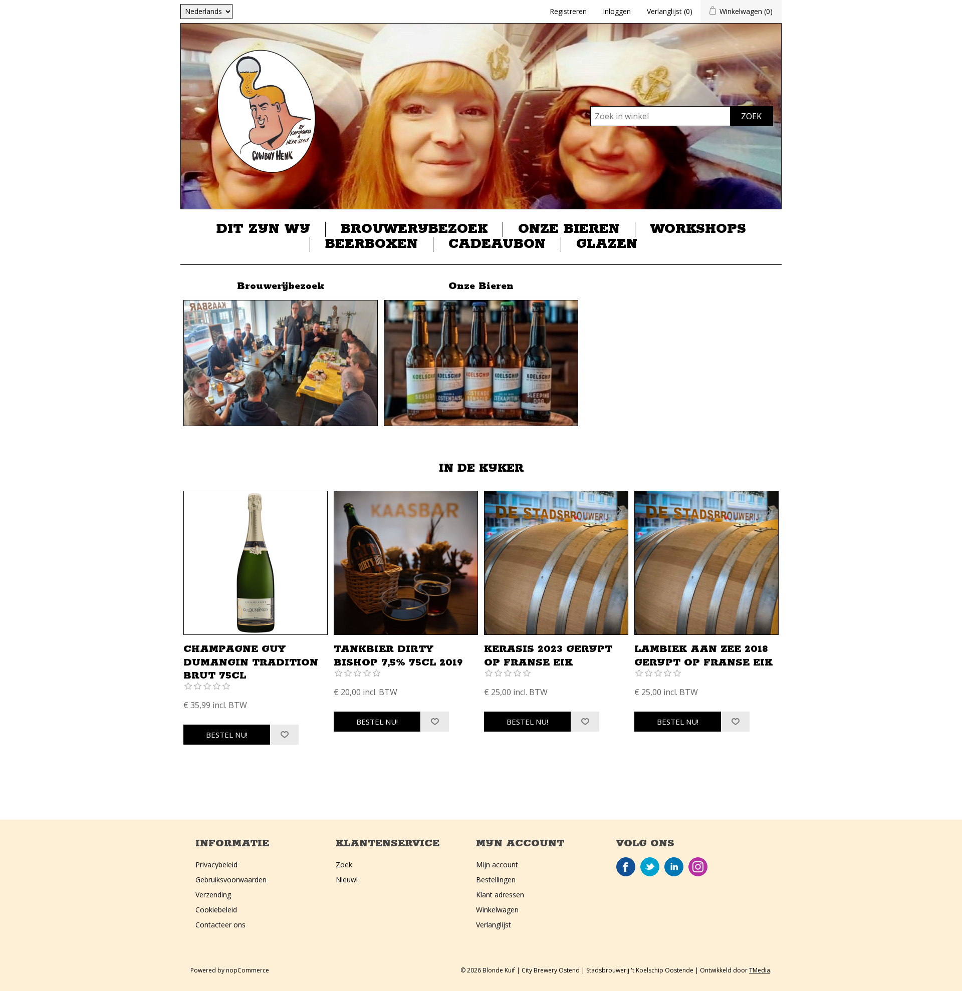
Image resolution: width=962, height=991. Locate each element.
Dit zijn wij (263, 229)
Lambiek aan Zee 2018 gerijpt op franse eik (703, 656)
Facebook (625, 866)
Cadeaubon (497, 244)
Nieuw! (347, 879)
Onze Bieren (569, 229)
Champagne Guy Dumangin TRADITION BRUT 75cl (250, 662)
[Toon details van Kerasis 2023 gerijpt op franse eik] (556, 563)
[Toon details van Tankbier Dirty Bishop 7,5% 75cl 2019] (406, 563)
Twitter (649, 866)
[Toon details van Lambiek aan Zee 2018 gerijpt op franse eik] (706, 563)
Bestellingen (496, 879)
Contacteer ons (220, 924)
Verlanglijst (493, 924)
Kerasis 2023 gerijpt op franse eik (548, 656)
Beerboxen (371, 244)
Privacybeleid (216, 864)
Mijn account (497, 864)
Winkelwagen (497, 909)
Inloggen (617, 11)
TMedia (759, 970)
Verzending (213, 894)
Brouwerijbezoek (414, 229)
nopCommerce (247, 970)
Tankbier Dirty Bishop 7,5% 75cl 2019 (398, 656)
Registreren (568, 11)
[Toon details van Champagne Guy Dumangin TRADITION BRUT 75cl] (255, 563)
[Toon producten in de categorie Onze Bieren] (481, 363)
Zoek (344, 864)
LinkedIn (673, 866)
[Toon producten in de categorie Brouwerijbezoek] (280, 363)
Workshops (698, 229)
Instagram (697, 866)
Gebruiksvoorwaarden (231, 879)
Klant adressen (500, 894)
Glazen (606, 244)
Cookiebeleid (216, 909)
